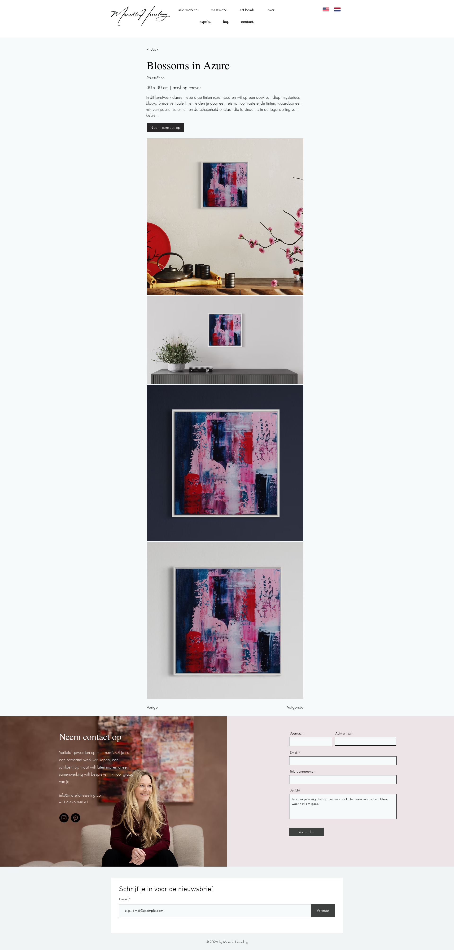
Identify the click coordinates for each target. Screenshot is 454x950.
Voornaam (297, 733)
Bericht (295, 790)
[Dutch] (337, 9)
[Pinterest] (75, 817)
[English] (326, 9)
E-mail (124, 899)
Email (293, 752)
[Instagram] (64, 817)
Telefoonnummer (302, 771)
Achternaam (344, 733)
